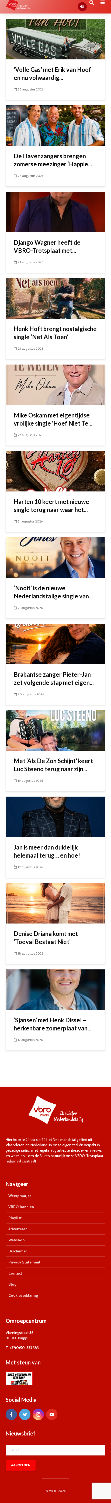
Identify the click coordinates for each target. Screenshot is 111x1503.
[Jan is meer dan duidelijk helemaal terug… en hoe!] (55, 816)
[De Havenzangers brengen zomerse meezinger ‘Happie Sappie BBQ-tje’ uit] (55, 125)
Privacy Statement (24, 1262)
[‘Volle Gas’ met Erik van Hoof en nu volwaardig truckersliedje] (55, 38)
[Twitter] (24, 1414)
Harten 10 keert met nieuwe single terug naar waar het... (51, 505)
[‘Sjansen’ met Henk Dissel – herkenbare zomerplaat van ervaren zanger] (55, 989)
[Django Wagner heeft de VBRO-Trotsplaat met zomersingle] (55, 211)
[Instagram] (38, 1414)
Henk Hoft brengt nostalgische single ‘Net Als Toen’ (55, 333)
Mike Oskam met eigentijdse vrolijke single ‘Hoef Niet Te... (53, 419)
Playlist (15, 1217)
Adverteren (17, 1228)
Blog (12, 1284)
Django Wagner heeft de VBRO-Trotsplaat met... (47, 246)
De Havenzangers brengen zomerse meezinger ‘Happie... (53, 160)
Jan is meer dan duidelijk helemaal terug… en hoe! (47, 851)
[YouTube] (51, 1414)
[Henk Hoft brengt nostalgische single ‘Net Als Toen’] (55, 298)
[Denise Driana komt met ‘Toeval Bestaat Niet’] (55, 902)
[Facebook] (11, 1414)
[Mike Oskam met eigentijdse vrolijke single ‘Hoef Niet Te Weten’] (55, 384)
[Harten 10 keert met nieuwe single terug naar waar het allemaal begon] (55, 470)
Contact (15, 1273)
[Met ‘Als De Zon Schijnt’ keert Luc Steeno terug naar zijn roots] (55, 730)
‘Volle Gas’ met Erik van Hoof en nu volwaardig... (52, 73)
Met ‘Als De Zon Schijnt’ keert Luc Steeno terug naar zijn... (53, 765)
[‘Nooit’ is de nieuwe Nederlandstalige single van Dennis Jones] (55, 557)
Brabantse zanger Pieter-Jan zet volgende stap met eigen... (54, 678)
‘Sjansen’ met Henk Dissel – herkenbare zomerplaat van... (53, 1024)
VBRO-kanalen (21, 1206)
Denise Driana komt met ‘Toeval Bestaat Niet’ (46, 937)
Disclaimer (17, 1251)
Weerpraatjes (20, 1195)
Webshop (16, 1240)
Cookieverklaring (23, 1295)
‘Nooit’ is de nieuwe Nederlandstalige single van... (53, 592)
